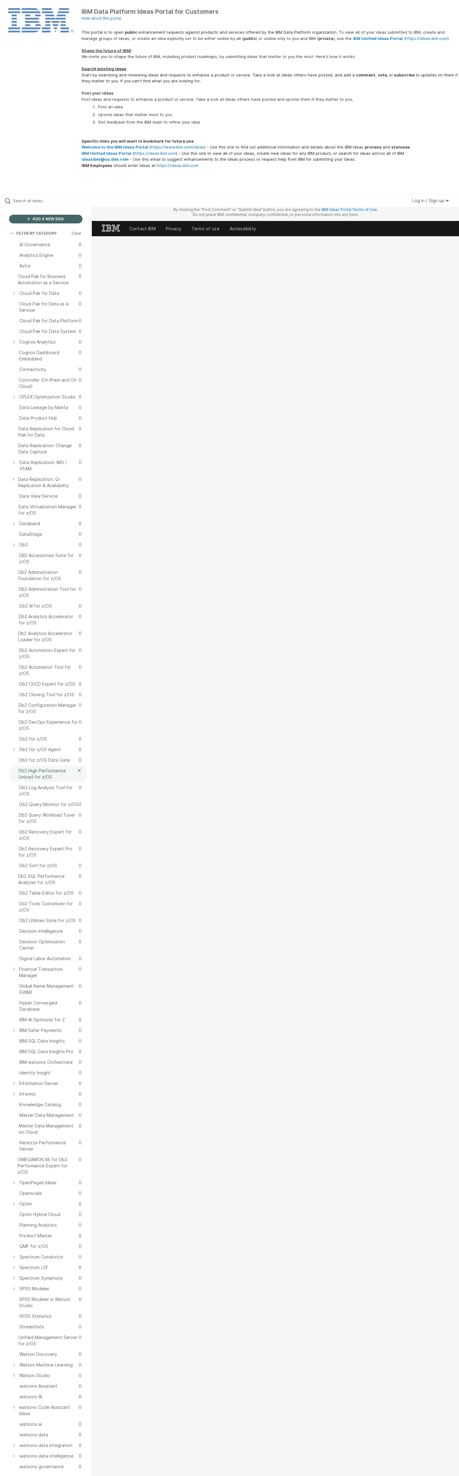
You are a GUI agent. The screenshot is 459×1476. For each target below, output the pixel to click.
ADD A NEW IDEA (48, 219)
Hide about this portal (101, 18)
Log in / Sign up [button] (429, 200)
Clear (76, 233)
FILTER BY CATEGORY (36, 233)
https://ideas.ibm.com (426, 38)
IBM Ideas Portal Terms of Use (349, 209)
